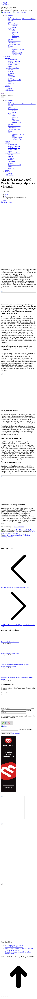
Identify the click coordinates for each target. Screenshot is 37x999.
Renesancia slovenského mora (10, 653)
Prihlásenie (4, 2)
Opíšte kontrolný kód (25, 729)
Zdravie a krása (7, 202)
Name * (3, 708)
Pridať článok (5, 4)
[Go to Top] (18, 994)
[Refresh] (4, 726)
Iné (2, 202)
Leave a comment (12, 533)
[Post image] (6, 640)
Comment (4, 693)
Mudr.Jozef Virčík (21, 535)
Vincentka (10, 537)
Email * (33, 708)
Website (28, 710)
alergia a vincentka (10, 535)
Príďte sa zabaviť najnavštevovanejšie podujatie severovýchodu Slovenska (15, 665)
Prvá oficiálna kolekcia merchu (10, 642)
